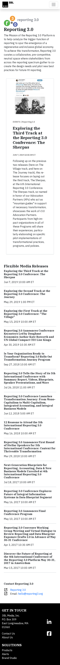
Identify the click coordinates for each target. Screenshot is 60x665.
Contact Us (8, 633)
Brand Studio (9, 658)
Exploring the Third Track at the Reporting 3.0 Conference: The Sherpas (30, 138)
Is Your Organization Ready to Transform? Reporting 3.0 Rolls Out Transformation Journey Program (28, 356)
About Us (7, 637)
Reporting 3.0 (18, 589)
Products (7, 650)
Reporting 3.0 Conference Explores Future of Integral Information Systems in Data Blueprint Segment (28, 494)
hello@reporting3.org (30, 593)
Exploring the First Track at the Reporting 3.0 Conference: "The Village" (25, 314)
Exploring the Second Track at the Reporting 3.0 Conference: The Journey (27, 294)
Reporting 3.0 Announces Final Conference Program (25, 512)
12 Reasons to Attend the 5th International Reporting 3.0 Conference (23, 425)
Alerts (5, 654)
